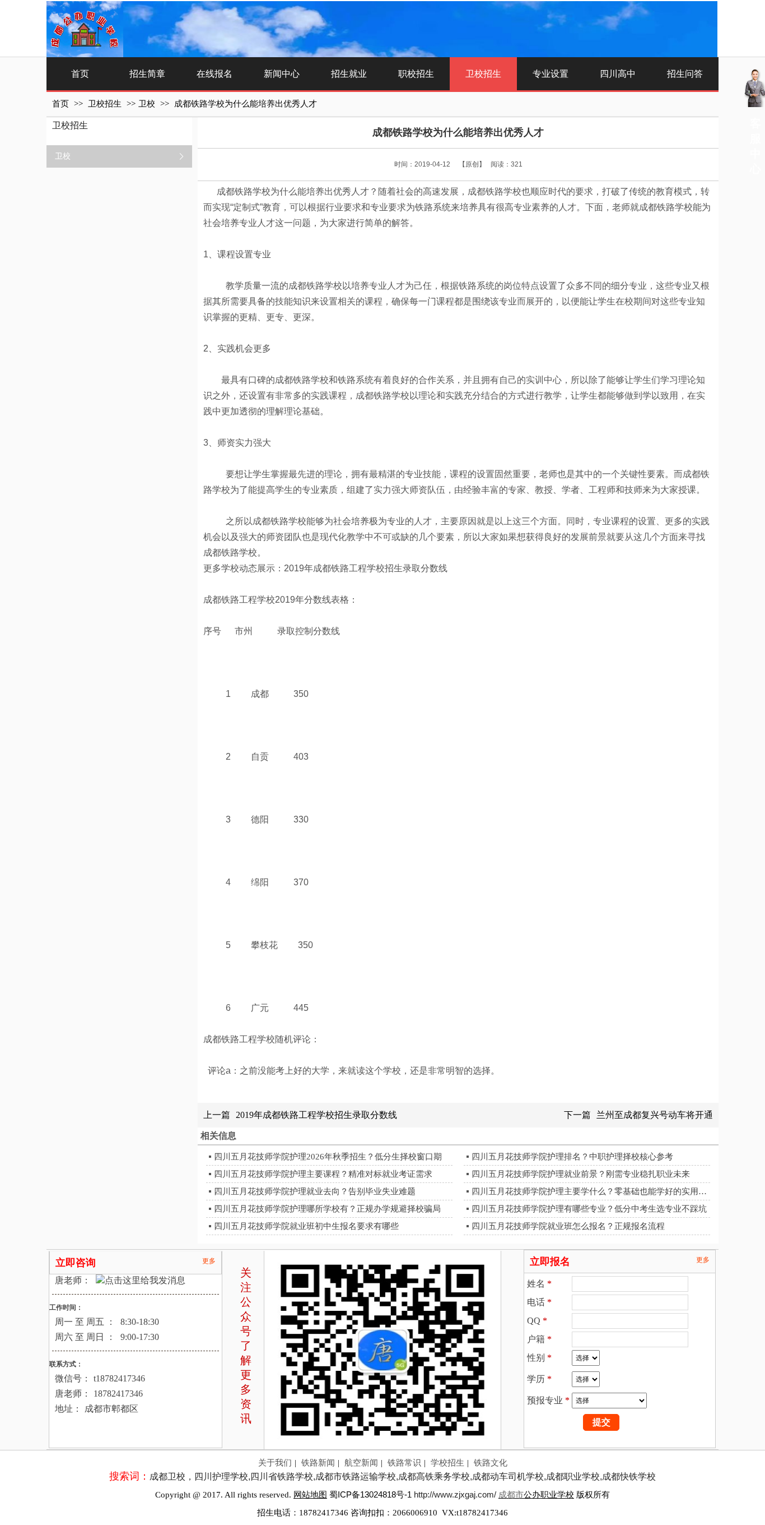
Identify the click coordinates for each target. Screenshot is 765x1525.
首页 (60, 103)
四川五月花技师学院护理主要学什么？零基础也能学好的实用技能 (589, 1191)
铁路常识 (404, 1462)
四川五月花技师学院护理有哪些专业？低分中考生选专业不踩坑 (589, 1208)
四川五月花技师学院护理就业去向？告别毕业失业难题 (315, 1191)
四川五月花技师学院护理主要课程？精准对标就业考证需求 (323, 1174)
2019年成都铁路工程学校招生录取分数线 (316, 1115)
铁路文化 (490, 1462)
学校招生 (447, 1462)
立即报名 (550, 1261)
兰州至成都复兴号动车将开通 (654, 1115)
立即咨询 (75, 1262)
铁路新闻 (318, 1462)
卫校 (146, 103)
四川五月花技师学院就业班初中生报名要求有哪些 (306, 1226)
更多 (209, 1261)
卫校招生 (106, 103)
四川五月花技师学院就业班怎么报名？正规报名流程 (568, 1226)
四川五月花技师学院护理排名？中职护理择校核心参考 (572, 1156)
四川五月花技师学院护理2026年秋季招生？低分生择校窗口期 (328, 1156)
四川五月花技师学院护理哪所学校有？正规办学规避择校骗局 (327, 1208)
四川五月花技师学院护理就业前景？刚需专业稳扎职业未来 (581, 1174)
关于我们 (275, 1462)
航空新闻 (361, 1462)
